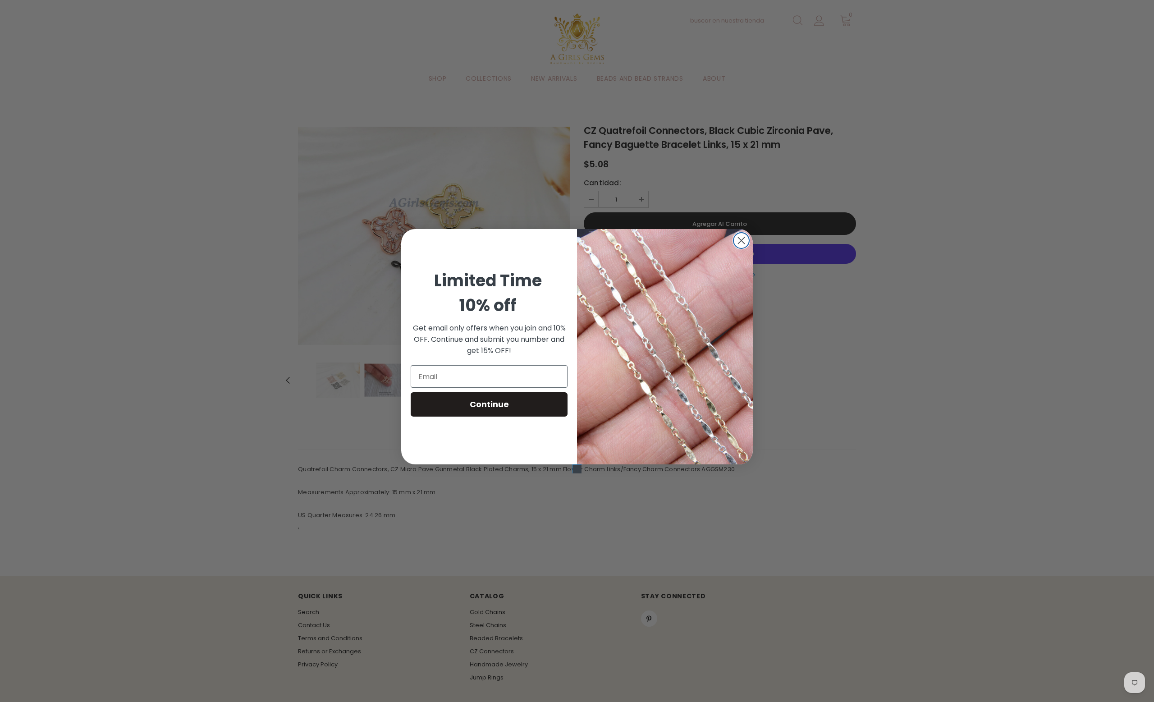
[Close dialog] (741, 240)
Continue (489, 404)
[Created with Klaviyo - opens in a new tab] (577, 468)
